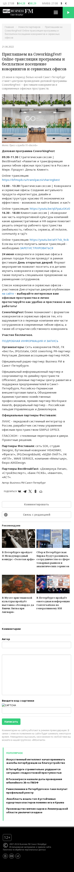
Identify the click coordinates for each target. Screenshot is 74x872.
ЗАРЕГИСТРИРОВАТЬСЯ (36, 248)
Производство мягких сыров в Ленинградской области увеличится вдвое (37, 810)
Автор (6, 639)
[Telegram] (25, 491)
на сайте (8, 293)
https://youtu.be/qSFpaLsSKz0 (50, 208)
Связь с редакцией (36, 514)
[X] (30, 491)
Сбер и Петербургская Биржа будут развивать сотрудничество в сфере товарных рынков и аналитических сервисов (53, 559)
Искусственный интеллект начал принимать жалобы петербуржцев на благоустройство (35, 761)
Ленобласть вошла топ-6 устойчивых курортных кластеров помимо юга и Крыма (35, 800)
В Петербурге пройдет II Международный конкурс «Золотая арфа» (18, 555)
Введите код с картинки (18, 700)
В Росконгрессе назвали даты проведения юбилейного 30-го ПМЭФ (34, 780)
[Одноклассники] (35, 491)
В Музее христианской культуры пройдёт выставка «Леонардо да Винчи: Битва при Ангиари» (18, 604)
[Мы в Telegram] (17, 856)
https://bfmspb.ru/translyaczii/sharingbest (31, 180)
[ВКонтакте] (19, 491)
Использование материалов (22, 847)
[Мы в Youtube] (11, 856)
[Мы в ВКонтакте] (5, 856)
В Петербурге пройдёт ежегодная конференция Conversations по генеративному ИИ (53, 603)
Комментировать (36, 504)
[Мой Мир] (41, 491)
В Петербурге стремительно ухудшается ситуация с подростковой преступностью (34, 771)
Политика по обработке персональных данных (24, 849)
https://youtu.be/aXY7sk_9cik (49, 240)
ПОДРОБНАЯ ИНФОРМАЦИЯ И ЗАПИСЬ (30, 341)
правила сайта (44, 847)
